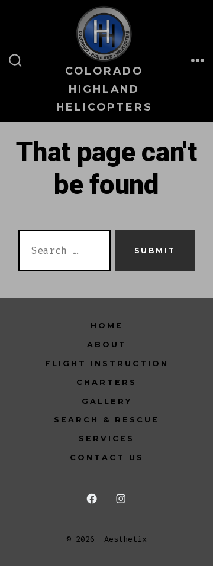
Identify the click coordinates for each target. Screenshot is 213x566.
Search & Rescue (106, 419)
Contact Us (107, 457)
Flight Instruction (107, 363)
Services (106, 438)
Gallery (107, 401)
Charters (106, 382)
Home (107, 325)
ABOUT (107, 344)
